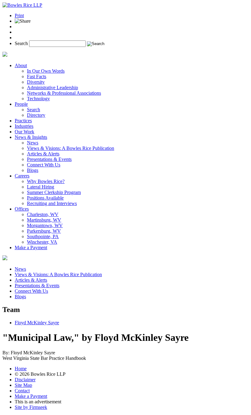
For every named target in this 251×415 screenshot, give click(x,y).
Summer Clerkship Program (54, 192)
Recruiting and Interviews (52, 203)
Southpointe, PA (43, 236)
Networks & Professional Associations (64, 93)
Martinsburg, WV (44, 220)
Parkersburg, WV (44, 231)
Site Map (23, 385)
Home (21, 368)
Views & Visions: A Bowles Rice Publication (70, 148)
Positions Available (45, 197)
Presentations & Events (49, 159)
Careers (22, 175)
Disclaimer (25, 379)
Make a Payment (31, 247)
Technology (38, 98)
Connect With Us (43, 164)
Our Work (24, 131)
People (21, 104)
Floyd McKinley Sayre (37, 322)
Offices (22, 208)
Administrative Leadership (52, 87)
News (32, 142)
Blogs (32, 170)
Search (21, 43)
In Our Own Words (46, 71)
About (21, 65)
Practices (23, 120)
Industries (24, 126)
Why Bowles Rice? (46, 181)
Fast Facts (36, 76)
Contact (22, 390)
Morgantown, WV (45, 225)
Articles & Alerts (43, 153)
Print (19, 15)
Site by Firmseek (31, 407)
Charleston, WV (42, 214)
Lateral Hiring (40, 186)
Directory (36, 115)
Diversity (36, 82)
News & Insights (31, 137)
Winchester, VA (42, 242)
